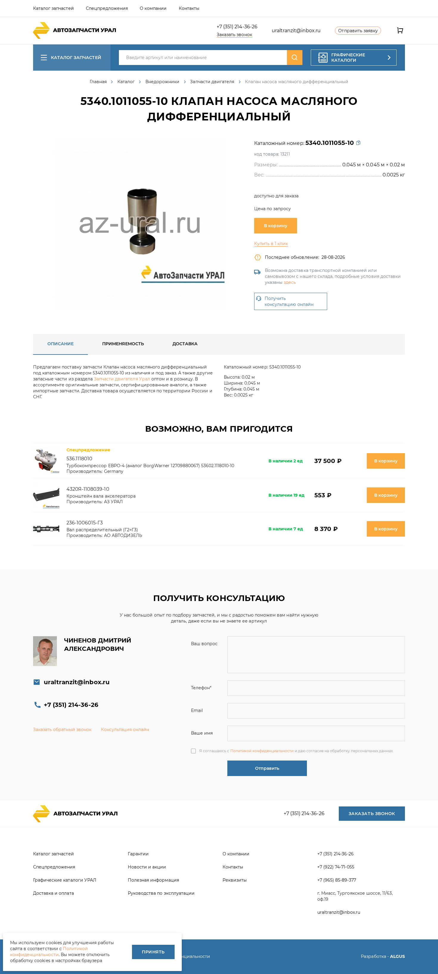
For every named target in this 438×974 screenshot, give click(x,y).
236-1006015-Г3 (84, 523)
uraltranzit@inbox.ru (296, 30)
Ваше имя (202, 733)
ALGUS (397, 956)
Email (197, 710)
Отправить (267, 768)
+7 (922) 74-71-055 (335, 867)
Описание (60, 343)
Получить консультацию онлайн (289, 301)
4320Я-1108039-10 (87, 489)
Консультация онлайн (125, 729)
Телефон (201, 687)
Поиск (294, 57)
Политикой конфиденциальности (262, 751)
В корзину (275, 225)
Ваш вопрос (204, 643)
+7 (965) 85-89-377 (336, 880)
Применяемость (123, 343)
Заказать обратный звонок (62, 729)
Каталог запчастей (76, 57)
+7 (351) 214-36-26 (237, 27)
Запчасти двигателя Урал (122, 379)
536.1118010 (79, 459)
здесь (290, 282)
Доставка (185, 343)
